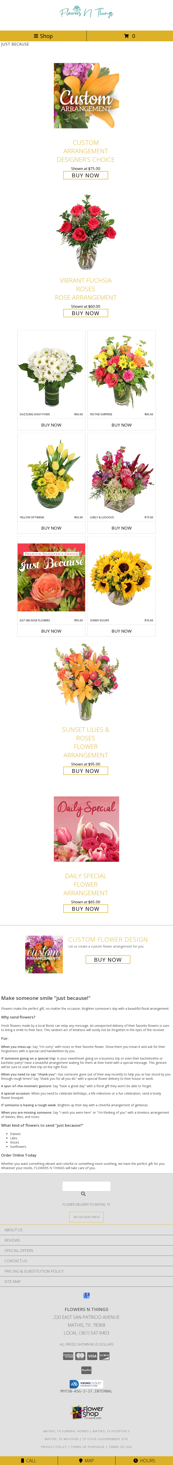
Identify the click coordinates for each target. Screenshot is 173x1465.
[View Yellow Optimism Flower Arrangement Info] (51, 474)
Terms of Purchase (88, 1447)
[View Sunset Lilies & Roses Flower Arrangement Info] (86, 682)
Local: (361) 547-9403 (86, 1333)
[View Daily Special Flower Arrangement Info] (86, 829)
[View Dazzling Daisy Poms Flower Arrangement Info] (51, 371)
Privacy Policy (54, 1447)
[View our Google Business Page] (86, 1297)
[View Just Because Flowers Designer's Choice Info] (51, 577)
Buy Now (86, 175)
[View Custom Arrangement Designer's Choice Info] (86, 95)
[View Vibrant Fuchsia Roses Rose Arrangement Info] (86, 233)
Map (88, 1461)
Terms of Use (120, 1447)
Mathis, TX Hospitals (111, 1431)
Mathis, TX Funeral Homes (66, 1431)
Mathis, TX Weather (62, 1439)
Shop (46, 36)
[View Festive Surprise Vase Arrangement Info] (121, 371)
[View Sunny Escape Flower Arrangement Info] (121, 577)
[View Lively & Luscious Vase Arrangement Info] (121, 474)
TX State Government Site (105, 1439)
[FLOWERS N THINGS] (86, 24)
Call (30, 1461)
